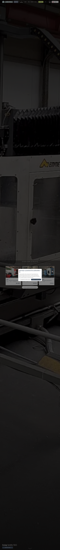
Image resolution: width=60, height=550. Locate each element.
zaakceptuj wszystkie (36, 279)
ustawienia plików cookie (25, 279)
